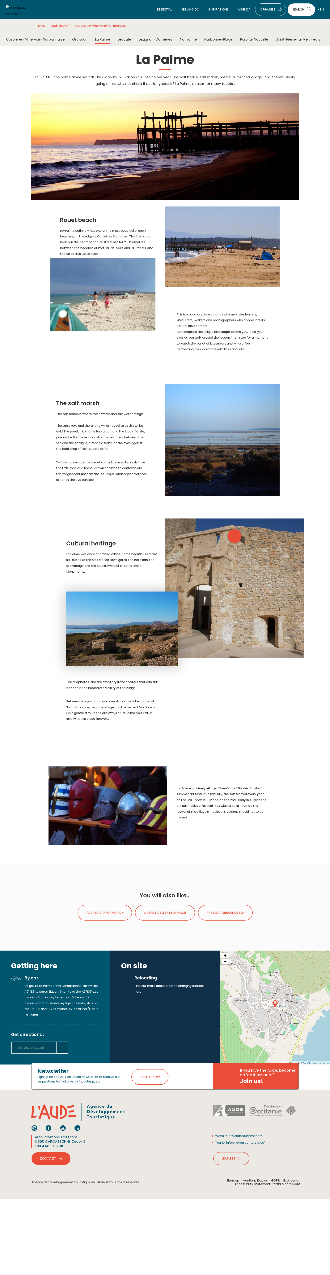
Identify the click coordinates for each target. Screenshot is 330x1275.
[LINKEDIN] (77, 1128)
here (138, 991)
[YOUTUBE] (63, 1128)
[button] (234, 536)
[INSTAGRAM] (34, 1128)
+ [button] (225, 955)
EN (322, 9)
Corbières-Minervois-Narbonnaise (101, 26)
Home (41, 26)
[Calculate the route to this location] (62, 1048)
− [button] (225, 961)
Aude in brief (60, 26)
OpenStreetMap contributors (316, 1063)
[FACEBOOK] (49, 1128)
